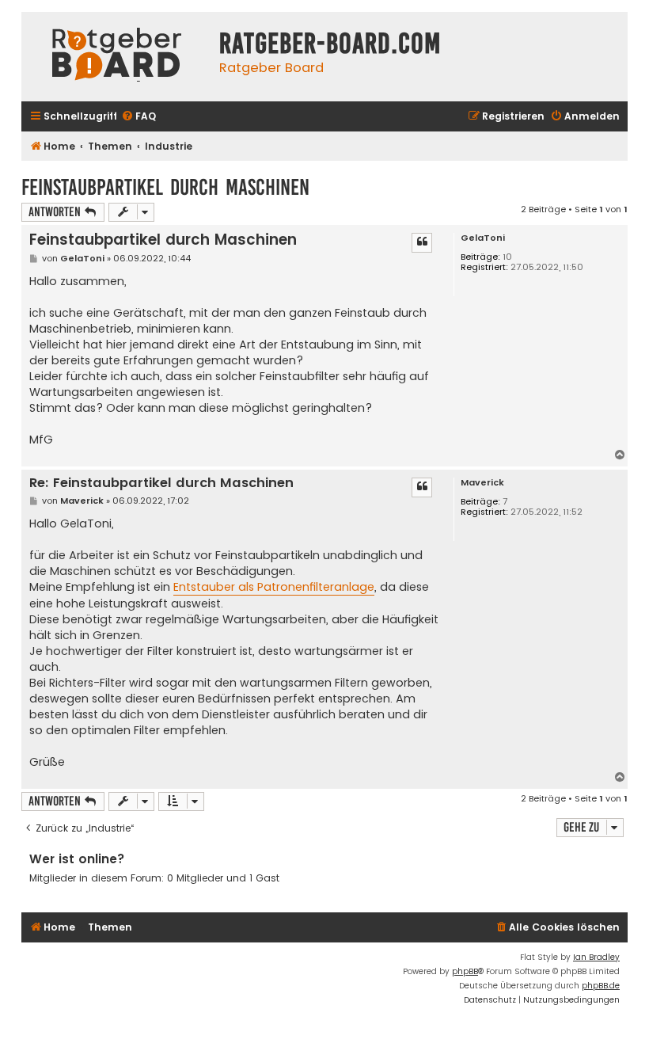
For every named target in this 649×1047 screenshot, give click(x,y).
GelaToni (483, 238)
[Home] (116, 56)
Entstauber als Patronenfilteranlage (273, 587)
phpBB (465, 971)
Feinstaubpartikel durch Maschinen (165, 187)
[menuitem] (138, 117)
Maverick (482, 483)
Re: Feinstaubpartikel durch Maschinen (161, 483)
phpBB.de (601, 986)
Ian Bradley (596, 957)
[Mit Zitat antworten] (422, 242)
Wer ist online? (77, 859)
